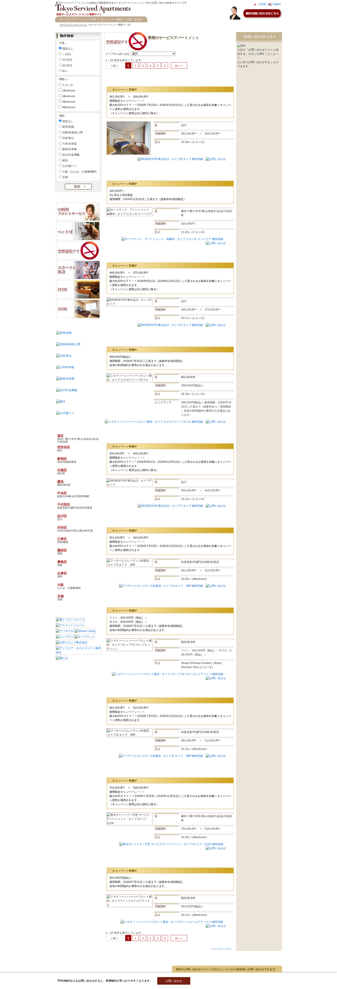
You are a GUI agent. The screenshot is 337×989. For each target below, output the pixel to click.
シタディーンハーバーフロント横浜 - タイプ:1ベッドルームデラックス (166, 860)
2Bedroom (68, 96)
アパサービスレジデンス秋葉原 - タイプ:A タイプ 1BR (156, 520)
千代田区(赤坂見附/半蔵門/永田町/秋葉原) (89, 962)
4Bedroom (68, 107)
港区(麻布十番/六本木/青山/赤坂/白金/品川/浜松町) (46, 955)
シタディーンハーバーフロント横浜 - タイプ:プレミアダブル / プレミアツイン (171, 600)
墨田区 (62, 551)
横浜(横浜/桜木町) (85, 959)
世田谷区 (63, 448)
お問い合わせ (134, 19)
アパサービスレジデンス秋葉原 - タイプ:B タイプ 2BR (156, 690)
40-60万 (67, 59)
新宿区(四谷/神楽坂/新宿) (32, 959)
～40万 (66, 54)
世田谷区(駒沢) (89, 955)
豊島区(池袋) (25, 970)
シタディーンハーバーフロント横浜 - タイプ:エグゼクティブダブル (164, 339)
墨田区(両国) (102, 966)
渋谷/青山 (68, 138)
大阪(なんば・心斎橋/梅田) (74, 970)
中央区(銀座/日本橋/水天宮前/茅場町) (39, 962)
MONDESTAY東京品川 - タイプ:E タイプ (146, 255)
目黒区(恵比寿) (61, 959)
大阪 (69, 586)
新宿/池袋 (68, 126)
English (277, 4)
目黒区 (62, 471)
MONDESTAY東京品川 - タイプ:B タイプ (146, 79)
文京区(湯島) (110, 955)
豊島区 (62, 563)
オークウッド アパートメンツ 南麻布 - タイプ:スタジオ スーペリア (166, 173)
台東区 (62, 574)
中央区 (73, 494)
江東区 (62, 540)
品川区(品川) (125, 962)
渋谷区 (75, 529)
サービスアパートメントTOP (78, 19)
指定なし (67, 48)
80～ (65, 71)
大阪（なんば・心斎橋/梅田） (80, 171)
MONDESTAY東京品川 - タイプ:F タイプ (146, 436)
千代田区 (74, 506)
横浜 (65, 160)
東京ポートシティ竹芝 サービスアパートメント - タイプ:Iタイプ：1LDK (167, 770)
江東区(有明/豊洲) (79, 966)
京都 (65, 177)
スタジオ (67, 85)
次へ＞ (179, 65)
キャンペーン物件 (111, 19)
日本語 (262, 4)
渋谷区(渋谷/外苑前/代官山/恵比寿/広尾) (41, 966)
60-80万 (67, 65)
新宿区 (66, 460)
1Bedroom (68, 90)
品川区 (62, 517)
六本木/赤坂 (69, 143)
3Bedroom (68, 101)
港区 (78, 438)
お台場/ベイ (69, 166)
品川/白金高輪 (71, 154)
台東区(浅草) (46, 970)
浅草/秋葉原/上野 (72, 132)
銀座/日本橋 (69, 149)
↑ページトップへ (221, 948)
